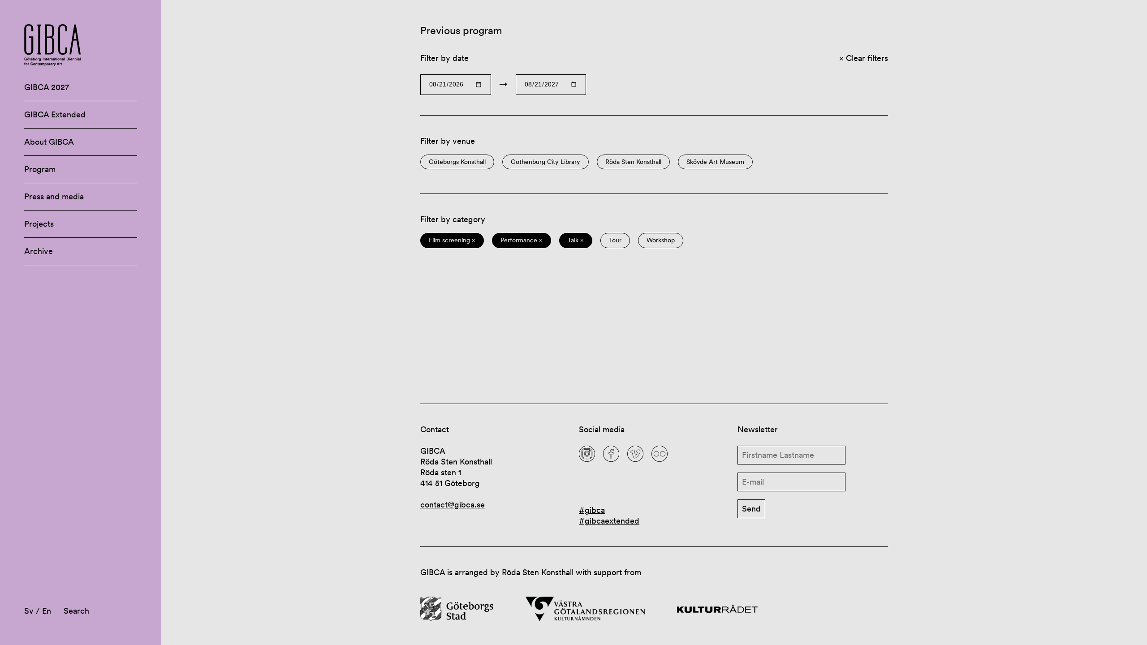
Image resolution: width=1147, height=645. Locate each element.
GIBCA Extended (55, 114)
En (46, 611)
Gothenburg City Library (545, 162)
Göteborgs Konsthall (457, 162)
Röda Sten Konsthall (633, 162)
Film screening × (452, 240)
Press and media (54, 196)
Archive (38, 251)
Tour (615, 240)
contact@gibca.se (452, 504)
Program (40, 169)
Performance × (521, 240)
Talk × (576, 240)
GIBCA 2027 (46, 87)
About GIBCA (49, 142)
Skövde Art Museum (715, 162)
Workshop (661, 240)
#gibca (592, 510)
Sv (29, 611)
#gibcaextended (609, 521)
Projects (39, 224)
